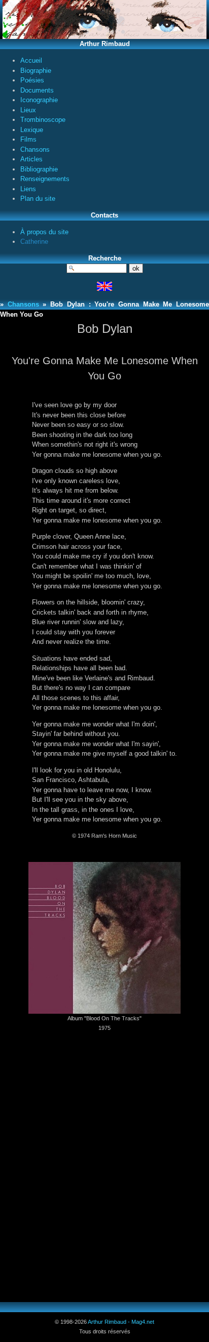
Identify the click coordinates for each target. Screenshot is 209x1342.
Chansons (35, 149)
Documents (37, 90)
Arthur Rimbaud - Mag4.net (121, 1322)
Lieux (28, 110)
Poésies (32, 80)
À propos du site (44, 232)
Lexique (31, 130)
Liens (28, 189)
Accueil (31, 60)
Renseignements (44, 179)
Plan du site (37, 198)
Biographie (35, 70)
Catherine (34, 241)
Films (28, 139)
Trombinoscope (42, 119)
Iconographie (39, 100)
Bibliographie (39, 169)
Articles (31, 159)
